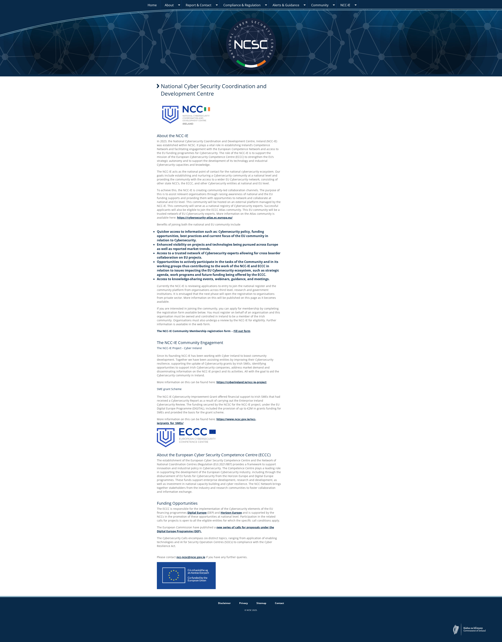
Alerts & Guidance (286, 5)
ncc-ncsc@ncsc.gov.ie (190, 557)
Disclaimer (224, 603)
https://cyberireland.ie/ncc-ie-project (241, 382)
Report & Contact (198, 5)
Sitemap (261, 603)
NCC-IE (345, 5)
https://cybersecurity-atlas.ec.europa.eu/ (205, 217)
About (169, 5)
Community (319, 5)
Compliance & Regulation (242, 5)
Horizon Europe (231, 512)
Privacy (243, 603)
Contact (279, 603)
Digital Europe (196, 512)
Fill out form (242, 331)
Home (152, 5)
